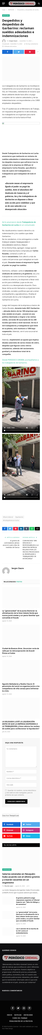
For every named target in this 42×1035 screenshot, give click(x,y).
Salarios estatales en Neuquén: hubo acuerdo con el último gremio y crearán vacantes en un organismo (21, 878)
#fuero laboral (8, 517)
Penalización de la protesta (21, 1021)
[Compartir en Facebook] (7, 52)
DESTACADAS (7, 869)
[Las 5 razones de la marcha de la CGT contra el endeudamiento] (8, 931)
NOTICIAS (6, 15)
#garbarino (19, 517)
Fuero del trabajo (19, 1018)
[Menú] (3, 3)
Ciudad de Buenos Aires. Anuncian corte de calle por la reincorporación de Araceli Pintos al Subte (20, 650)
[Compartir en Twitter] (18, 52)
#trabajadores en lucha (11, 520)
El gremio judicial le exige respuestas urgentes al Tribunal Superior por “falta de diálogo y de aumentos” (27, 901)
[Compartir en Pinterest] (30, 52)
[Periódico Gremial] (22, 3)
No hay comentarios (32, 44)
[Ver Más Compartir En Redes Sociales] (38, 52)
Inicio (9, 1015)
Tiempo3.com (14, 815)
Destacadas (28, 1015)
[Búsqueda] (39, 3)
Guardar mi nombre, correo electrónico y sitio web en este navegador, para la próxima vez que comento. (20, 792)
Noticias (18, 1015)
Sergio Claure (13, 41)
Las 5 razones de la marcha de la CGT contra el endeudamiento (27, 931)
